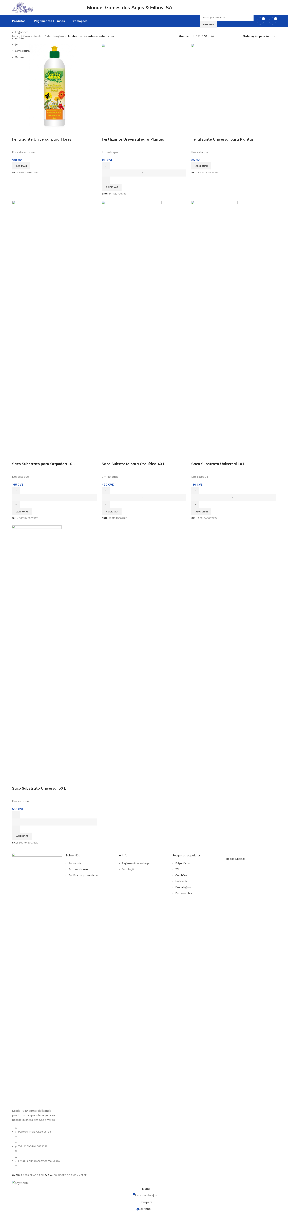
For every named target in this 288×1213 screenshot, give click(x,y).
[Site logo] (32, 7)
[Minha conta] (271, 7)
